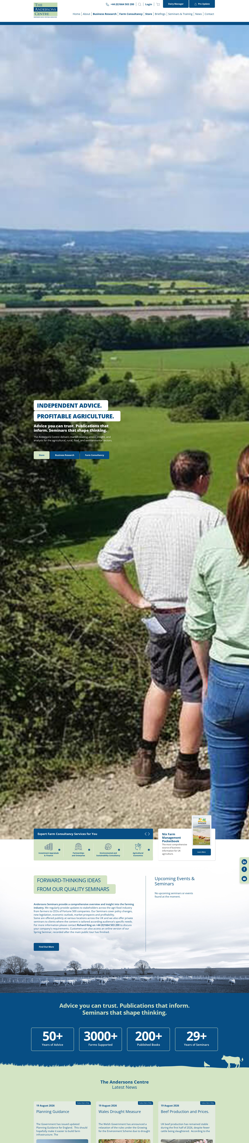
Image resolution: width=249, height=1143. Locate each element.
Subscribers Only (83, 1103)
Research (64, 455)
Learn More (201, 852)
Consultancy (94, 455)
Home (76, 14)
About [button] (86, 14)
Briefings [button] (160, 14)
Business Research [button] (105, 14)
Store (148, 14)
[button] (139, 4)
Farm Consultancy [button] (131, 14)
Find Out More (46, 946)
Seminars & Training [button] (180, 14)
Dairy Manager (176, 3)
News (198, 14)
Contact (209, 14)
